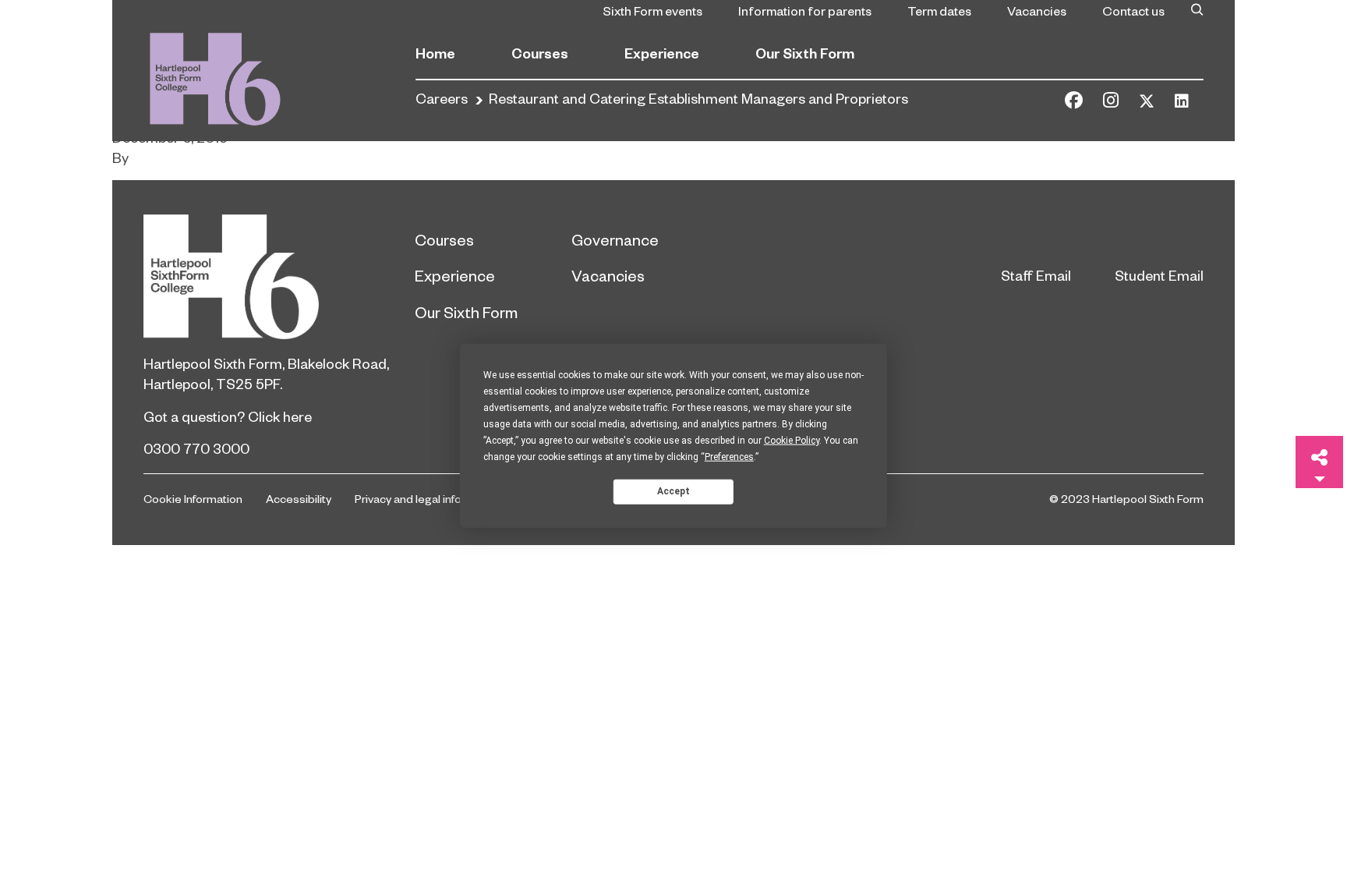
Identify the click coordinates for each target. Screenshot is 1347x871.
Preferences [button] (729, 456)
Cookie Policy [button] (791, 439)
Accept (673, 491)
